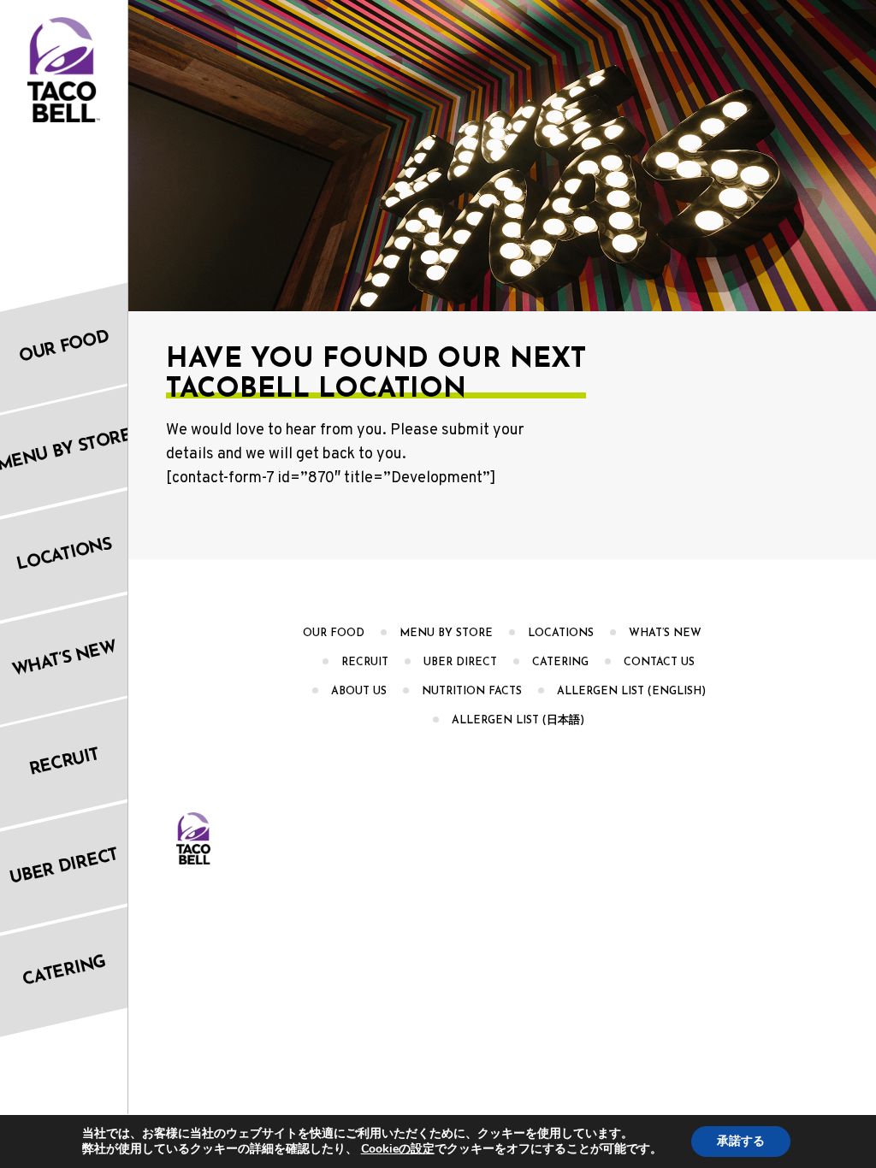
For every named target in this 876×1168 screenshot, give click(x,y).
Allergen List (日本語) (518, 721)
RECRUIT (364, 663)
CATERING (560, 663)
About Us (359, 692)
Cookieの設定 (398, 1149)
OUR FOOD (333, 633)
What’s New (665, 633)
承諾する (741, 1141)
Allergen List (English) (631, 692)
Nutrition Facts (472, 692)
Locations (561, 633)
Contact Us (659, 663)
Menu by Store (446, 633)
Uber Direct (460, 663)
